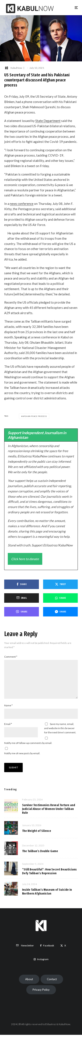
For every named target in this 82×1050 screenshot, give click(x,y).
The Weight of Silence (36, 831)
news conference (21, 203)
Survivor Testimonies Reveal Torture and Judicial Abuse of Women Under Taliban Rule (48, 809)
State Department (48, 121)
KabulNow (16, 67)
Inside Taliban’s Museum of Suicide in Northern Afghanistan (47, 891)
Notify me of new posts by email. (22, 753)
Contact (52, 979)
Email (8, 724)
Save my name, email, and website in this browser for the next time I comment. (60, 728)
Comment (10, 656)
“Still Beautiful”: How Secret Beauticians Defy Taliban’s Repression (49, 871)
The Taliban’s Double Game (40, 851)
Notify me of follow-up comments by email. (28, 743)
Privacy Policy (41, 989)
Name (8, 705)
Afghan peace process (34, 416)
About (29, 979)
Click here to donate (25, 559)
